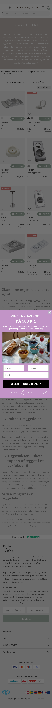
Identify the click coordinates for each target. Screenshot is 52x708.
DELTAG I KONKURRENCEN (25, 383)
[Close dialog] (49, 312)
